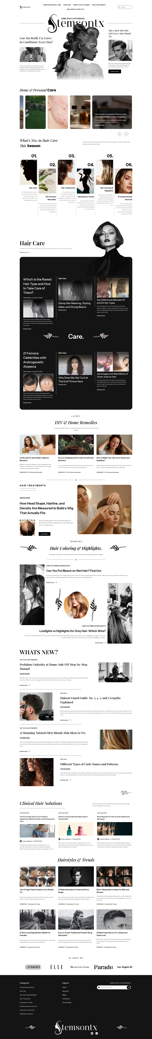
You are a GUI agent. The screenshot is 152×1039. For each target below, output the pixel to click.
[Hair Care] (28, 172)
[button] (120, 134)
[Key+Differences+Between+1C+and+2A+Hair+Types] (113, 288)
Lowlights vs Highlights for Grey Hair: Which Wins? (72, 631)
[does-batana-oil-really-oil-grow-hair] (76, 445)
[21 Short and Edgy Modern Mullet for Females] (38, 919)
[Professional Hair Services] (123, 181)
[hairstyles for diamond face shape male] (76, 876)
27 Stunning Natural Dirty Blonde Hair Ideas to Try (53, 733)
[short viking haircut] (114, 876)
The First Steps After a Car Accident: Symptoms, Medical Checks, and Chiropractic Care (37, 819)
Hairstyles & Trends (81, 5)
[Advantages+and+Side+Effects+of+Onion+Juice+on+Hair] (113, 362)
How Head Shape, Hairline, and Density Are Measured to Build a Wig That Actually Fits (46, 508)
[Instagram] (96, 1033)
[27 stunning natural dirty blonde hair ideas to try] (115, 739)
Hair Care (67, 5)
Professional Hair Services (28, 1006)
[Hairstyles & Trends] (85, 181)
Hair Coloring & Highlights (58, 566)
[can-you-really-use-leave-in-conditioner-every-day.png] (33, 54)
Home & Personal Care (52, 5)
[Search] (119, 7)
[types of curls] (36, 772)
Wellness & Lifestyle (75, 9)
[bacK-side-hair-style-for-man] (120, 50)
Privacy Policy (66, 1002)
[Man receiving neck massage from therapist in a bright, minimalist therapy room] (37, 831)
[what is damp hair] (75, 290)
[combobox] (126, 7)
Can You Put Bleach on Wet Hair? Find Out (73, 570)
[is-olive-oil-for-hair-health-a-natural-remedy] (38, 445)
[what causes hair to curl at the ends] (75, 365)
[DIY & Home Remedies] (47, 181)
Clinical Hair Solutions (41, 803)
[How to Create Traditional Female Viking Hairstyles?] (76, 919)
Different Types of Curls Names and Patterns (89, 764)
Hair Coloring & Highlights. (76, 548)
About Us (65, 991)
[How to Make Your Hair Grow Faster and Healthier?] (114, 445)
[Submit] (128, 987)
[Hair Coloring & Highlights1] (32, 595)
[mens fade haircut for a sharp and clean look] (114, 919)
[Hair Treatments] (66, 172)
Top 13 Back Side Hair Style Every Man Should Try (119, 33)
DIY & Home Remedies (76, 422)
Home (64, 987)
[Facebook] (92, 1033)
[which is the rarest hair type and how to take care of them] (38, 309)
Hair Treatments (99, 5)
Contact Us (66, 999)
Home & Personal (38, 90)
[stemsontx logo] (25, 7)
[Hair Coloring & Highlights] (104, 172)
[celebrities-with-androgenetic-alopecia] (38, 382)
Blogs (64, 995)
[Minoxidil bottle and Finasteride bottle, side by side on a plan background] (76, 828)
